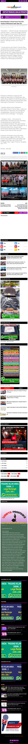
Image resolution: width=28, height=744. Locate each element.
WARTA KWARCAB (4, 461)
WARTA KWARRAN (5, 167)
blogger (16, 212)
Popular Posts (7, 388)
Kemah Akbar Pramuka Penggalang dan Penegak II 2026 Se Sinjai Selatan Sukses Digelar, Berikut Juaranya (17, 273)
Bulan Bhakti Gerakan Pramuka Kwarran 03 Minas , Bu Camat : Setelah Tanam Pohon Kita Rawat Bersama (13, 183)
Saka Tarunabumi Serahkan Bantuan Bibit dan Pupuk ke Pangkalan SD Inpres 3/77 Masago (16, 396)
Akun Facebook (23, 525)
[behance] (26, 1)
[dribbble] (23, 1)
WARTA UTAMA (10, 27)
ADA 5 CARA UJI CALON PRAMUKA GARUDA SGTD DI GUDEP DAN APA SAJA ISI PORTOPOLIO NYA (17, 694)
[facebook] (19, 1)
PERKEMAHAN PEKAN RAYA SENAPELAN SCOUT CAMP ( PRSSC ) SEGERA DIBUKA (16, 627)
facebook (25, 212)
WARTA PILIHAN (4, 27)
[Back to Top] (18, 740)
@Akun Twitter (4, 525)
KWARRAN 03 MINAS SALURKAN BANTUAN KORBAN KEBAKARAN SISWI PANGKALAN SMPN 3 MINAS (14, 170)
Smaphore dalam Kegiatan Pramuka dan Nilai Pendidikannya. (17, 407)
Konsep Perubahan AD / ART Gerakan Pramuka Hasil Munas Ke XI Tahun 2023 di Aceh (16, 703)
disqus (20, 212)
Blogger (21, 736)
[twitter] (21, 1)
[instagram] (25, 1)
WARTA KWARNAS (4, 465)
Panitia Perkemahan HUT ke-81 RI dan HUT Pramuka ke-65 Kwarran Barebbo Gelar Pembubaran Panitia (14, 196)
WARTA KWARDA (21, 25)
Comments (21, 388)
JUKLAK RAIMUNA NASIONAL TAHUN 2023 (14, 632)
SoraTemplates (15, 742)
